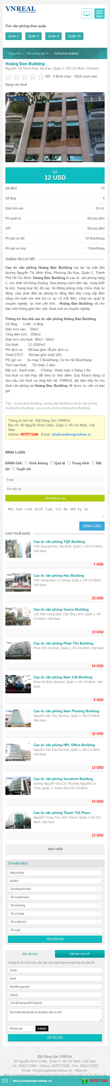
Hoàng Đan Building (25, 64)
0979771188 (98, 1081)
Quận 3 (33, 36)
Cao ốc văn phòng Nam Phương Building (66, 711)
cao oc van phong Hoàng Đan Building (63, 408)
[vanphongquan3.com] (20, 8)
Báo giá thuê (30, 953)
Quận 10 (74, 36)
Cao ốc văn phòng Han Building (59, 576)
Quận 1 (13, 36)
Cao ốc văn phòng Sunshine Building (63, 779)
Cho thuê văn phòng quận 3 (66, 1075)
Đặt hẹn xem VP (80, 953)
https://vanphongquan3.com (24, 1075)
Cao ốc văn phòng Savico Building (61, 609)
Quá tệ (60, 463)
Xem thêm (55, 849)
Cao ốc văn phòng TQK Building (59, 542)
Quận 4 (53, 36)
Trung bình (80, 463)
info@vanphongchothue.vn (71, 434)
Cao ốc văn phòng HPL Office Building (64, 745)
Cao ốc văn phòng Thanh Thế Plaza (62, 813)
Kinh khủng (38, 463)
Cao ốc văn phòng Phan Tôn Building (63, 643)
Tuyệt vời (23, 469)
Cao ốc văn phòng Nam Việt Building (63, 677)
